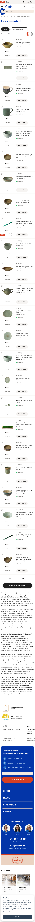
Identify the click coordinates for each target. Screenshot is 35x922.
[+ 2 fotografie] (7, 134)
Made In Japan (6, 595)
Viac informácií (8, 910)
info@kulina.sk (17, 846)
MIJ (30, 677)
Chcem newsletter (17, 779)
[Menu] (2, 6)
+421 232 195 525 (17, 839)
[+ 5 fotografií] (7, 45)
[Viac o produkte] (7, 89)
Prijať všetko (17, 917)
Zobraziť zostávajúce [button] (17, 585)
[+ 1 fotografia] (7, 67)
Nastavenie (7, 912)
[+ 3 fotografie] (7, 425)
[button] (17, 29)
